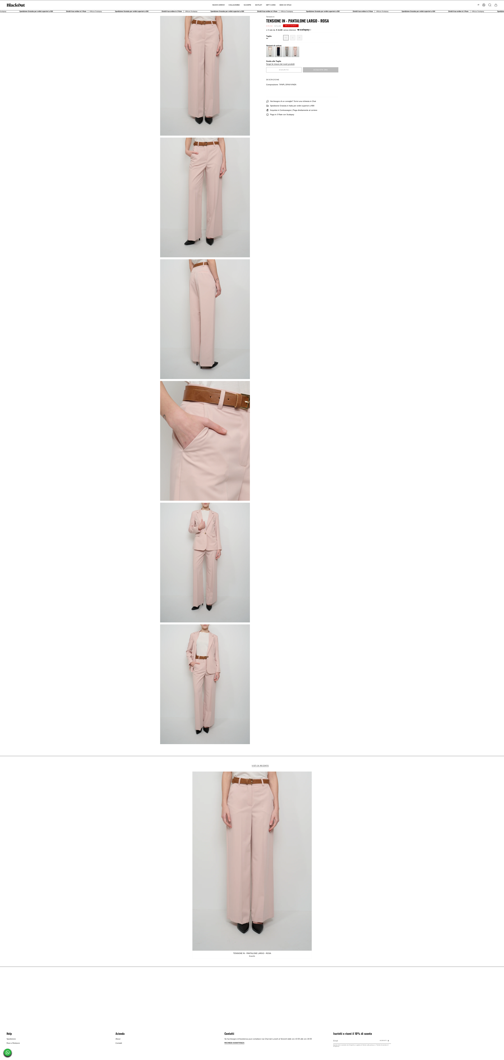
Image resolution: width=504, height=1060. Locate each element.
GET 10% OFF (252, 540)
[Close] (288, 513)
